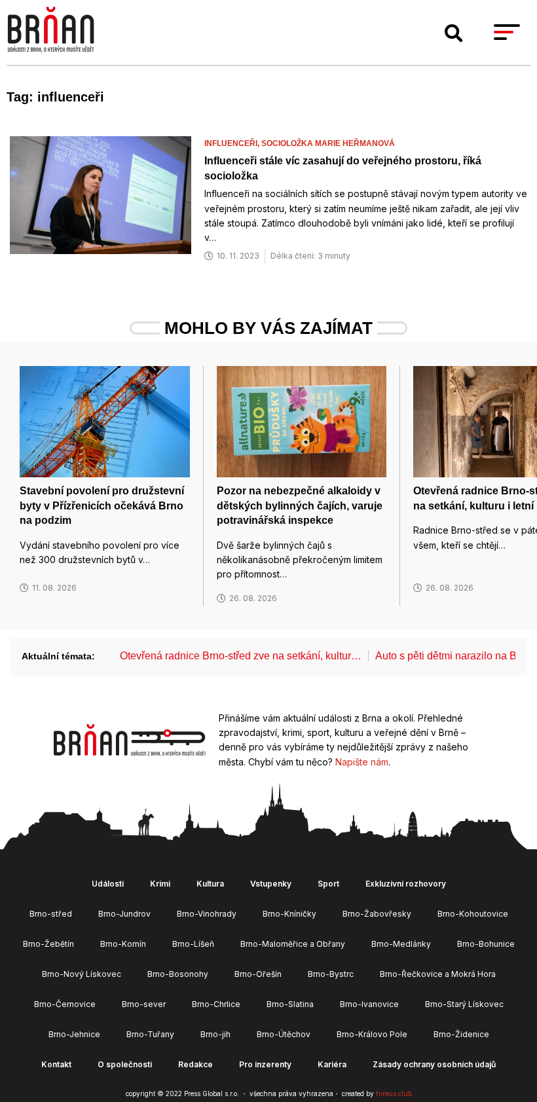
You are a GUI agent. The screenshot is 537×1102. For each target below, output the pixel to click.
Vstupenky (270, 884)
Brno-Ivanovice (369, 1004)
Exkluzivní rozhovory (405, 884)
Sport (328, 884)
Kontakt (56, 1064)
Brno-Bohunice (486, 944)
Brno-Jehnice (74, 1034)
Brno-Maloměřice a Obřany (292, 944)
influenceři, (232, 143)
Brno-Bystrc (331, 974)
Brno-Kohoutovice (472, 914)
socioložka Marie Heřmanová (328, 143)
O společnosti (125, 1064)
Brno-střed (50, 914)
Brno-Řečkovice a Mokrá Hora (438, 974)
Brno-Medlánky (401, 944)
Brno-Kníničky (289, 914)
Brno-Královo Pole (372, 1034)
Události (108, 884)
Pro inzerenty (265, 1064)
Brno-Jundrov (124, 914)
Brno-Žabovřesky (377, 914)
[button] (453, 33)
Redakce (195, 1064)
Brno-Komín (123, 944)
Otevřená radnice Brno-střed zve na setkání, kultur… (240, 655)
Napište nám (361, 761)
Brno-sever (144, 1004)
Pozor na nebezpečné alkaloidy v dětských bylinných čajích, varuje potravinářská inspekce (299, 505)
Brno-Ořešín (258, 974)
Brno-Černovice (65, 1004)
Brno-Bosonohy (177, 974)
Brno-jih (215, 1034)
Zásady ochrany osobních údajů (434, 1064)
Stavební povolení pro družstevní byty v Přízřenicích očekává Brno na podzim (102, 505)
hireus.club (394, 1093)
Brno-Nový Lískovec (81, 974)
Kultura (210, 884)
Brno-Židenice (461, 1034)
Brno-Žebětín (48, 944)
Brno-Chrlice (216, 1004)
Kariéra (332, 1064)
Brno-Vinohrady (206, 914)
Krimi (160, 884)
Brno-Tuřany (150, 1034)
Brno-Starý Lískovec (464, 1004)
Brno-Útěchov (283, 1034)
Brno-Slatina (290, 1004)
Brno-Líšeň (193, 944)
